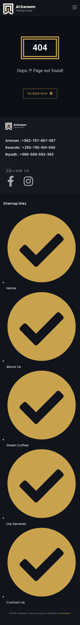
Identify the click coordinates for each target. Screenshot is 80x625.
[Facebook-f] (10, 181)
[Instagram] (28, 181)
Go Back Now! (38, 93)
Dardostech (65, 613)
